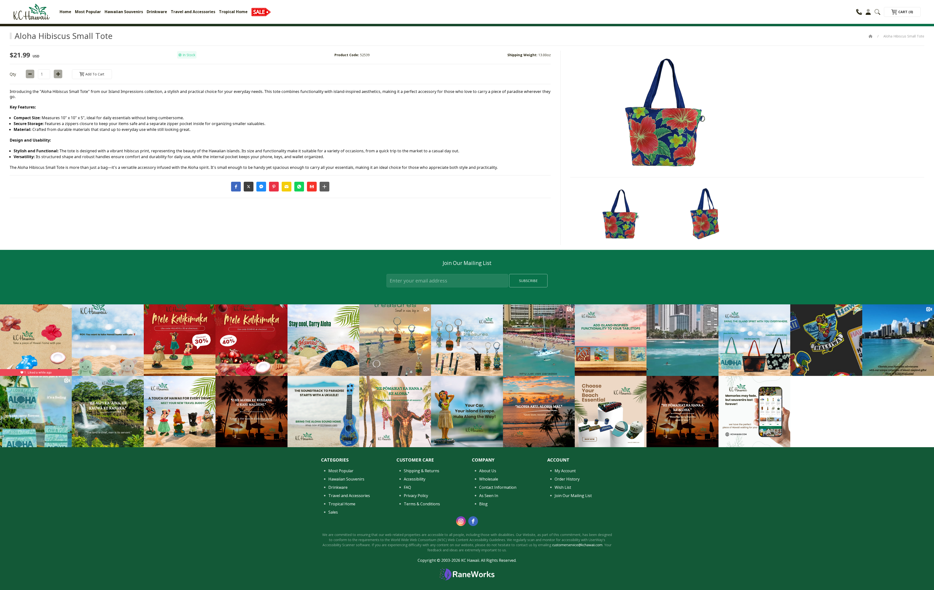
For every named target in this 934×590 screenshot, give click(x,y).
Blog (483, 504)
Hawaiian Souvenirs (124, 11)
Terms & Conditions (422, 504)
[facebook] (473, 521)
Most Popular (88, 11)
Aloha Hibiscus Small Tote (903, 36)
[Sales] (261, 11)
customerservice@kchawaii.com (577, 545)
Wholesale (488, 479)
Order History (567, 479)
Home (65, 11)
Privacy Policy (416, 495)
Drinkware (157, 11)
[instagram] (461, 521)
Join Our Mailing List (573, 495)
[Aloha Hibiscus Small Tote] (619, 213)
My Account (565, 470)
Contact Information (497, 487)
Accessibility (414, 479)
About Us (487, 470)
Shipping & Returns (421, 470)
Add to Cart (94, 74)
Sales (333, 512)
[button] (236, 186)
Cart (905, 11)
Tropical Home (233, 11)
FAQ (407, 487)
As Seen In (488, 495)
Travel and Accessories (193, 11)
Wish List (563, 487)
